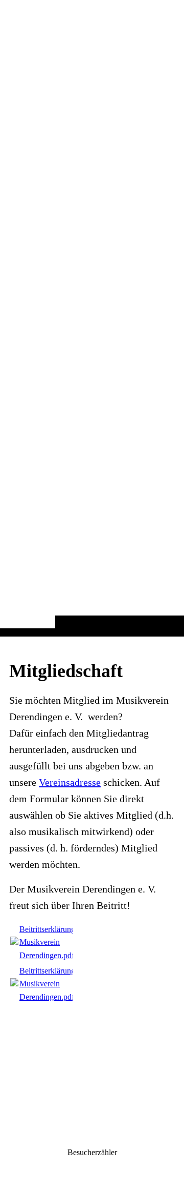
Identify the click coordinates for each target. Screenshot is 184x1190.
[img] (92, 338)
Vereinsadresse (70, 782)
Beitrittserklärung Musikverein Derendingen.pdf (47, 942)
